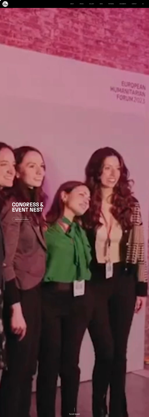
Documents (123, 3)
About (72, 3)
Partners (111, 3)
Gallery (91, 3)
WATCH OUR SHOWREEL (22, 219)
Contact (134, 3)
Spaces (82, 3)
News (101, 3)
